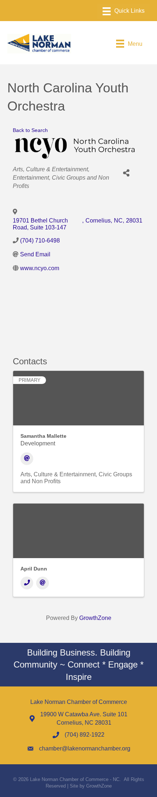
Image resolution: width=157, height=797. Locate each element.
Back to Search (30, 130)
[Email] (26, 458)
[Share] (126, 173)
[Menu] (123, 11)
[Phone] (26, 583)
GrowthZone (95, 618)
